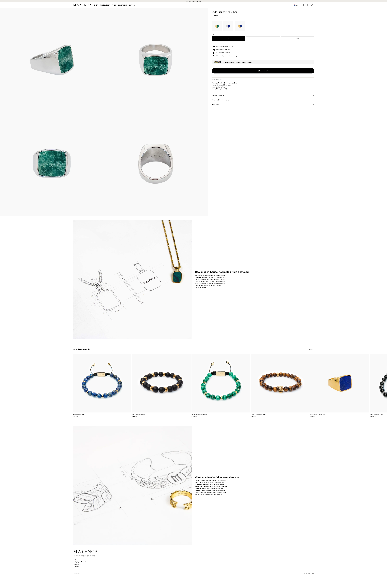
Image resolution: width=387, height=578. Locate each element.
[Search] (303, 5)
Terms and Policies (309, 573)
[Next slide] (312, 385)
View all (311, 350)
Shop (75, 559)
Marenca (79, 573)
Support (76, 567)
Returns (76, 564)
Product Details (217, 80)
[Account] (308, 5)
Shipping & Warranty (218, 95)
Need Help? (215, 104)
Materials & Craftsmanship (220, 100)
